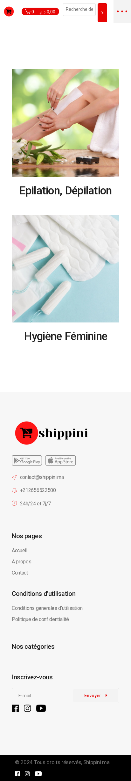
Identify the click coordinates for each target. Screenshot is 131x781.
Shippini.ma (96, 762)
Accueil (19, 550)
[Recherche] (102, 12)
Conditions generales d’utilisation (47, 608)
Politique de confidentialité (41, 619)
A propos (21, 562)
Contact (20, 573)
